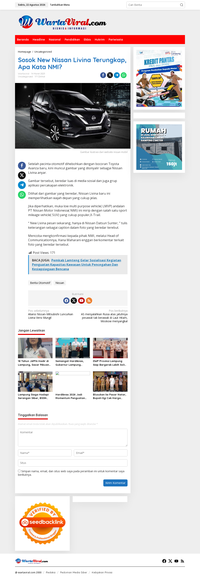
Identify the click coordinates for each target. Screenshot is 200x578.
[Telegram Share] (117, 75)
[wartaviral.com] (62, 22)
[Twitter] (74, 300)
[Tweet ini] (110, 75)
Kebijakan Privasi (102, 572)
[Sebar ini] (103, 75)
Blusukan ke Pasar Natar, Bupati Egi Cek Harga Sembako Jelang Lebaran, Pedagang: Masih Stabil (110, 396)
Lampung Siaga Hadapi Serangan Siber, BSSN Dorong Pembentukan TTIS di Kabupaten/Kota (33, 396)
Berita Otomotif (40, 283)
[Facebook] (66, 300)
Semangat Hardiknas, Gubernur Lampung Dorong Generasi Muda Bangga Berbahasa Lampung (70, 362)
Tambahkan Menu (60, 4)
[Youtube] (81, 300)
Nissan (59, 283)
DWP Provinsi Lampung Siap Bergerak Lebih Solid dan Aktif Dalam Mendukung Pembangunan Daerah (110, 362)
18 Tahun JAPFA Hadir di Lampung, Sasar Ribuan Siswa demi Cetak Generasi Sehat (33, 362)
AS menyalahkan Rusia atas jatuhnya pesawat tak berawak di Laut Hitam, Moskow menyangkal (104, 316)
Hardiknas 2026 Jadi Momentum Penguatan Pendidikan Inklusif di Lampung (70, 396)
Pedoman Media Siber (73, 572)
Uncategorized (25, 76)
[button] (181, 5)
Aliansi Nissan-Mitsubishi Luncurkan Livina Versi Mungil (50, 314)
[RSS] (89, 300)
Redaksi (50, 572)
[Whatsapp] (124, 75)
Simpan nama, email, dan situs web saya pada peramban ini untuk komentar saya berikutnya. (71, 473)
